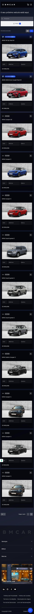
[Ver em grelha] (31, 31)
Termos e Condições (9, 599)
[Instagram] (7, 589)
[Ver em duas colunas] (27, 31)
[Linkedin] (3, 589)
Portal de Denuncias (9, 602)
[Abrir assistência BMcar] (30, 610)
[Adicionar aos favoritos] (30, 37)
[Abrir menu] (3, 4)
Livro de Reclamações (24, 602)
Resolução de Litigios (24, 599)
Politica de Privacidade (10, 595)
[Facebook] (11, 589)
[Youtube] (15, 589)
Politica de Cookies (24, 595)
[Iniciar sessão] (31, 5)
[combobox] (3, 514)
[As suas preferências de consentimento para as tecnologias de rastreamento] (1, 460)
